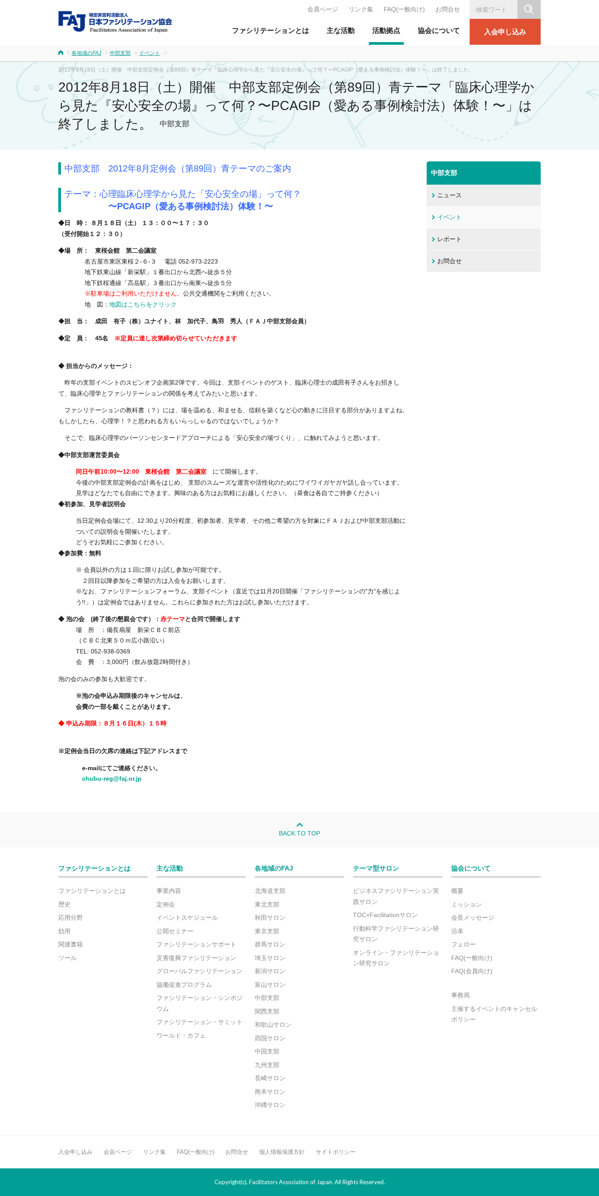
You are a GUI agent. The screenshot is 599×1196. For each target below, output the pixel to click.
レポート (449, 239)
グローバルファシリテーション (199, 971)
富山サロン (270, 984)
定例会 (166, 904)
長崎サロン (270, 1078)
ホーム (60, 52)
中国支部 (267, 1051)
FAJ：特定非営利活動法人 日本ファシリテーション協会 (115, 21)
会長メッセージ (472, 917)
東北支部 (267, 904)
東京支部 (267, 931)
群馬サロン (270, 944)
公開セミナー (175, 931)
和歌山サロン (273, 1024)
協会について (439, 30)
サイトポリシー (336, 1152)
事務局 (460, 995)
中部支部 (120, 53)
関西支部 (267, 1011)
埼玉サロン (270, 957)
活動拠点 (386, 30)
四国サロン (270, 1038)
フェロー (463, 944)
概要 (457, 890)
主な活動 (341, 30)
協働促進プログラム (184, 984)
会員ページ (322, 9)
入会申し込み (505, 32)
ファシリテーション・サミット (199, 1021)
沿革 (457, 931)
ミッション (466, 904)
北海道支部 (270, 890)
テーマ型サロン (376, 868)
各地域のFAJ (86, 53)
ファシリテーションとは (270, 30)
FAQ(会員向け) (471, 971)
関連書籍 (70, 944)
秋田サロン (270, 917)
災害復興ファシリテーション (196, 957)
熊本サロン (270, 1091)
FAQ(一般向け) (404, 9)
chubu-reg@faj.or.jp (112, 778)
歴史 (64, 904)
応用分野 (70, 917)
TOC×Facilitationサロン (385, 914)
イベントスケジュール (187, 917)
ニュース (449, 195)
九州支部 (267, 1064)
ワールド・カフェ (181, 1035)
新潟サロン (270, 971)
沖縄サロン (270, 1104)
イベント (149, 53)
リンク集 (361, 9)
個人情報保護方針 (282, 1152)
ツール (67, 957)
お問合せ (447, 9)
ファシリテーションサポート (196, 944)
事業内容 (169, 890)
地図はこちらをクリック (143, 304)
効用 (64, 931)
